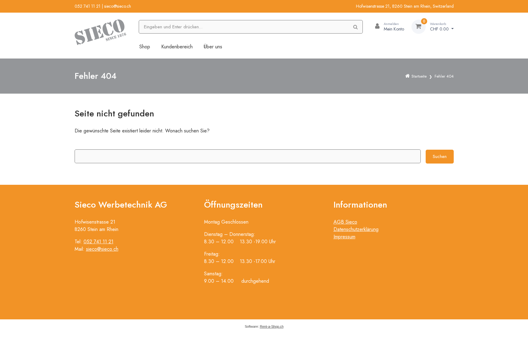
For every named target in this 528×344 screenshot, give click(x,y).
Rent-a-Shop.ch (272, 326)
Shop (144, 46)
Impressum (344, 236)
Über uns (213, 46)
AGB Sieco (345, 221)
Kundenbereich (177, 46)
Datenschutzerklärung (356, 229)
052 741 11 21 (87, 6)
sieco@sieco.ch (117, 6)
